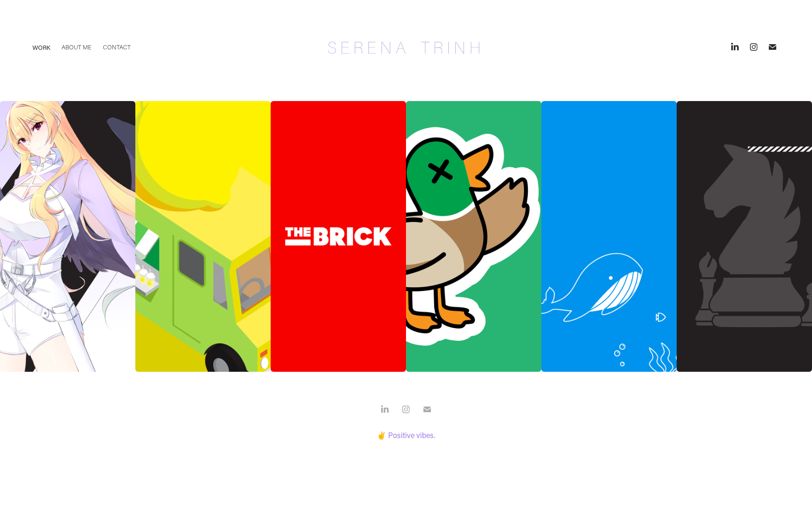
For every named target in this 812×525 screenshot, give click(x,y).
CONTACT (117, 47)
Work (41, 47)
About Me (77, 47)
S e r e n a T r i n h (406, 47)
